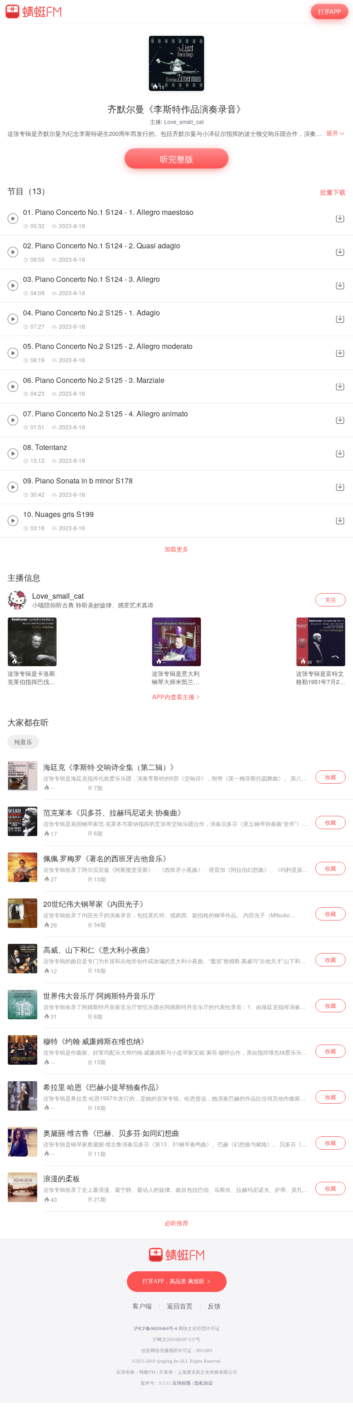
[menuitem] (336, 133)
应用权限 (181, 1383)
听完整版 (176, 158)
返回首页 (180, 1306)
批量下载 (333, 192)
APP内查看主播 (173, 696)
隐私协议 (203, 1383)
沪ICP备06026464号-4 (155, 1328)
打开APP (330, 11)
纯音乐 (23, 741)
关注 (330, 599)
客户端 (142, 1306)
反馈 (214, 1306)
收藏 (330, 776)
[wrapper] (176, 713)
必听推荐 (176, 1223)
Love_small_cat (184, 121)
